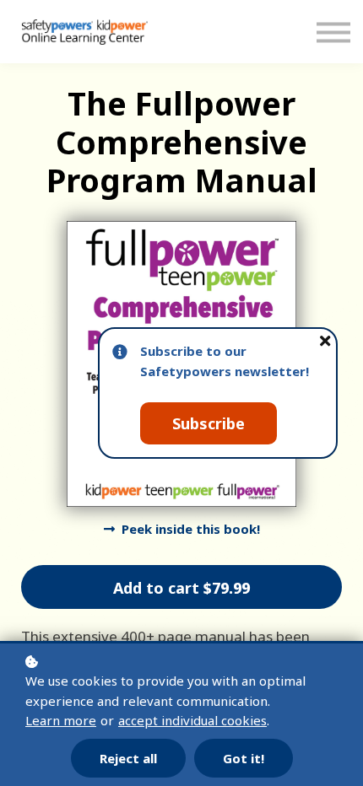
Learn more (60, 720)
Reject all (128, 758)
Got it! (243, 758)
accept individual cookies (192, 720)
